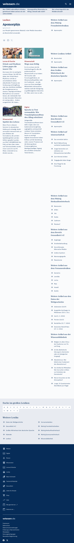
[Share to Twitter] (12, 40)
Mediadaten (6, 532)
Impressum (6, 523)
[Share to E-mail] (4, 40)
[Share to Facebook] (8, 40)
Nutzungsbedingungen (9, 534)
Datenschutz (6, 525)
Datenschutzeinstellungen (10, 527)
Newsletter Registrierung (10, 536)
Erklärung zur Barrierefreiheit (11, 530)
